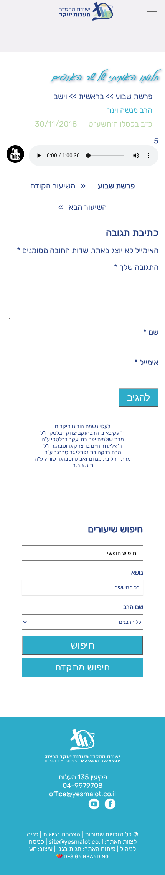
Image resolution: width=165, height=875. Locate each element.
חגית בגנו (68, 848)
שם (150, 332)
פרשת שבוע (134, 96)
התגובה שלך (136, 267)
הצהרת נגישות (61, 834)
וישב (60, 96)
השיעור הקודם (52, 185)
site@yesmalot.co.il (76, 841)
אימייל (146, 362)
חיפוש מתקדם (82, 667)
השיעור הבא (88, 207)
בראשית (91, 96)
